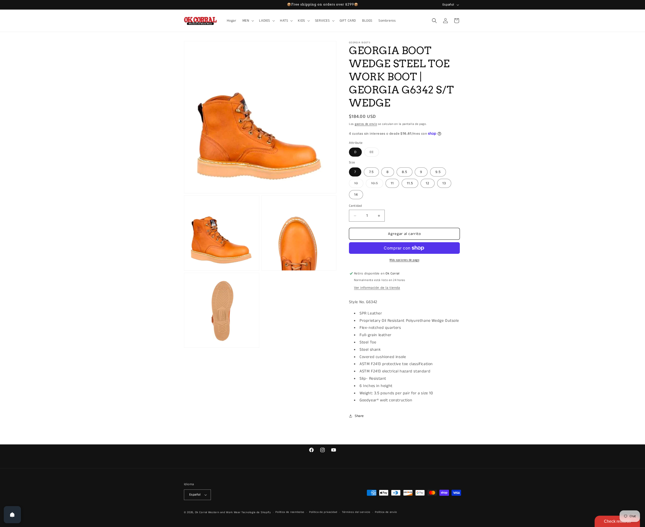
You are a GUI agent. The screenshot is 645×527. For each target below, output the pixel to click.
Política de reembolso (289, 512)
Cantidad (355, 205)
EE (374, 153)
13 (444, 183)
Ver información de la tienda (377, 287)
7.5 (371, 171)
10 (358, 184)
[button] (247, 20)
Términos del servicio (356, 512)
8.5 (404, 171)
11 (392, 183)
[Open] (12, 514)
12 (427, 183)
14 (356, 194)
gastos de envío (366, 124)
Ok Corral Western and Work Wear (218, 512)
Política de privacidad (323, 512)
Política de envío (386, 512)
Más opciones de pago (404, 260)
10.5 (377, 184)
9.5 (438, 171)
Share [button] (359, 415)
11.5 (410, 183)
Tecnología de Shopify (256, 512)
